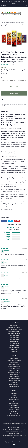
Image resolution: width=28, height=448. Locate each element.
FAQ (14, 401)
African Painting (14, 341)
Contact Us (14, 411)
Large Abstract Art (14, 325)
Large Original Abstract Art (14, 331)
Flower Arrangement (14, 384)
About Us (14, 395)
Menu (4, 5)
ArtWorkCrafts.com (18, 441)
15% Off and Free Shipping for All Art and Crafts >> (14, 105)
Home (2, 22)
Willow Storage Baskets (14, 368)
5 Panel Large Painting (14, 339)
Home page (14, 393)
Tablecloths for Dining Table (14, 372)
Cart (25, 5)
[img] (4, 248)
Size (2, 77)
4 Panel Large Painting (14, 337)
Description (5, 100)
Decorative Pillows (14, 362)
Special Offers (14, 397)
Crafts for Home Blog (14, 407)
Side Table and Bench (14, 386)
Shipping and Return (14, 409)
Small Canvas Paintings (14, 327)
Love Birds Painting (14, 345)
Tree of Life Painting (14, 347)
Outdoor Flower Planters (14, 378)
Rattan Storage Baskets (14, 366)
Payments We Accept (14, 399)
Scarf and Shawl (14, 374)
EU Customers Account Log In (14, 415)
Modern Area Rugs (14, 358)
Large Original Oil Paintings (14, 333)
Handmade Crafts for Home (14, 380)
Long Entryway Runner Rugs (14, 360)
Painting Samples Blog (14, 405)
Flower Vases (14, 382)
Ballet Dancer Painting (14, 343)
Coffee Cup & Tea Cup (14, 370)
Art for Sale (14, 349)
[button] (5, 64)
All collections (14, 351)
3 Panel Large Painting (14, 335)
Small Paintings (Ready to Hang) (14, 329)
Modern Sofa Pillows (14, 364)
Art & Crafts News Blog (14, 403)
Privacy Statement (14, 413)
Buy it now (14, 93)
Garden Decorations (14, 376)
